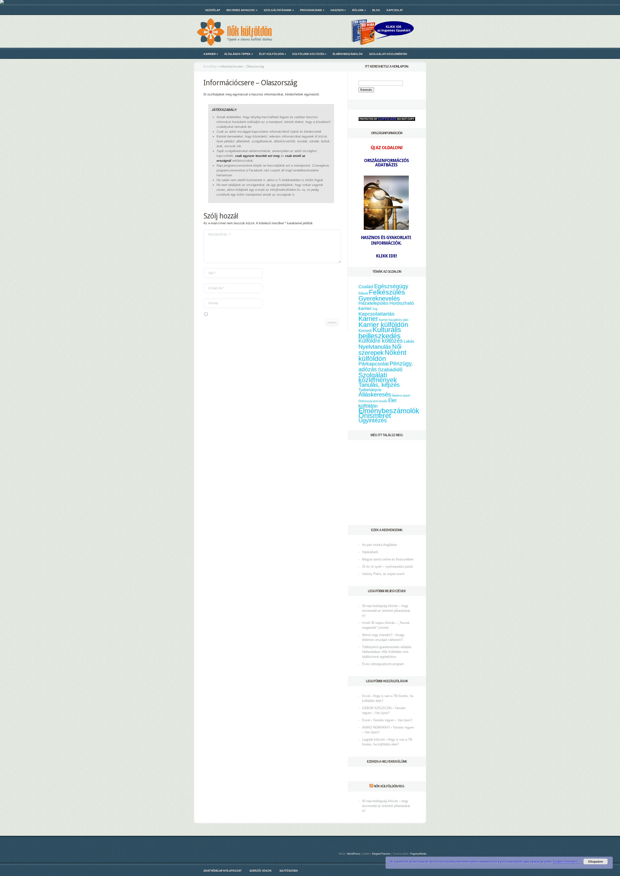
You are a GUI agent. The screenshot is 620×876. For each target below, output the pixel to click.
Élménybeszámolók (348, 54)
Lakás (409, 341)
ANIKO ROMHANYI (376, 727)
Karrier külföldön (383, 324)
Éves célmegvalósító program (383, 664)
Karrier (211, 54)
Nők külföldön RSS (389, 786)
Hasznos (338, 10)
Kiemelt (365, 330)
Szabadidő (390, 369)
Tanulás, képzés (379, 384)
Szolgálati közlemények (388, 54)
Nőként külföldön (382, 355)
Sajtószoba (288, 870)
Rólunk (359, 10)
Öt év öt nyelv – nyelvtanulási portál (387, 566)
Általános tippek (238, 54)
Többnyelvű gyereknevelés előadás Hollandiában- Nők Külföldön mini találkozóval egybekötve (386, 652)
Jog (374, 309)
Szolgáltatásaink (279, 10)
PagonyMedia (418, 853)
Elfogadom (595, 861)
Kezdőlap (212, 10)
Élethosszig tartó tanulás (372, 401)
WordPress (353, 853)
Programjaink (312, 10)
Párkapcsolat (373, 363)
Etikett (363, 293)
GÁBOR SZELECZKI (377, 708)
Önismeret (374, 415)
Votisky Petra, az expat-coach (383, 574)
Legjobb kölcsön (373, 739)
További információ (566, 861)
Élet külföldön (272, 54)
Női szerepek (380, 349)
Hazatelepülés (373, 303)
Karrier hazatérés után (393, 320)
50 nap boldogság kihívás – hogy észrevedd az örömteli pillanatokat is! (386, 610)
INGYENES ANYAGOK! (241, 10)
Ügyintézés (372, 420)
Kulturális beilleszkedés (379, 333)
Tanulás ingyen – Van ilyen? (392, 720)
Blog (376, 10)
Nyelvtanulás (374, 347)
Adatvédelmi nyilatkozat (222, 870)
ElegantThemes (381, 853)
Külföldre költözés (309, 54)
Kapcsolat (395, 10)
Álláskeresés (374, 394)
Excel (366, 696)
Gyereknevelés (379, 298)
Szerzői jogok (260, 870)
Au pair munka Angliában (379, 545)
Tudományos (369, 389)
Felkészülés (387, 292)
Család (365, 286)
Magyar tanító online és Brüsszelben (387, 559)
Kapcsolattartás (376, 314)
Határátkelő (370, 552)
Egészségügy (391, 286)
